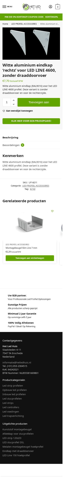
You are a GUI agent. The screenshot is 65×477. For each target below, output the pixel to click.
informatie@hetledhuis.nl (16, 362)
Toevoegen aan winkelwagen (38, 104)
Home (5, 23)
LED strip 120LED (11, 438)
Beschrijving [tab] (10, 137)
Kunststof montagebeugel (17, 429)
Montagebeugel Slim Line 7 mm (21, 247)
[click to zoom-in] (31, 43)
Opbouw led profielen (14, 390)
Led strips (8, 402)
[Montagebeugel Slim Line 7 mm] (29, 224)
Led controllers (10, 407)
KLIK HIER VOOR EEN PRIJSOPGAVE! (31, 121)
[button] (57, 6)
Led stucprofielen (12, 398)
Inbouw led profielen (14, 394)
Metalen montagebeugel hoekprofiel (22, 446)
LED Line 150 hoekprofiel (16, 455)
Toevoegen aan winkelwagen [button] (30, 258)
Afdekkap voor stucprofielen (18, 433)
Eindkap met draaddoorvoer (18, 451)
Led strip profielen (12, 385)
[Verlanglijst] (52, 211)
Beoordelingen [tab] (12, 145)
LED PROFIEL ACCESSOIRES (24, 23)
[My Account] (50, 7)
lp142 (32, 188)
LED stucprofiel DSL (13, 442)
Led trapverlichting (13, 415)
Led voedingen (10, 411)
